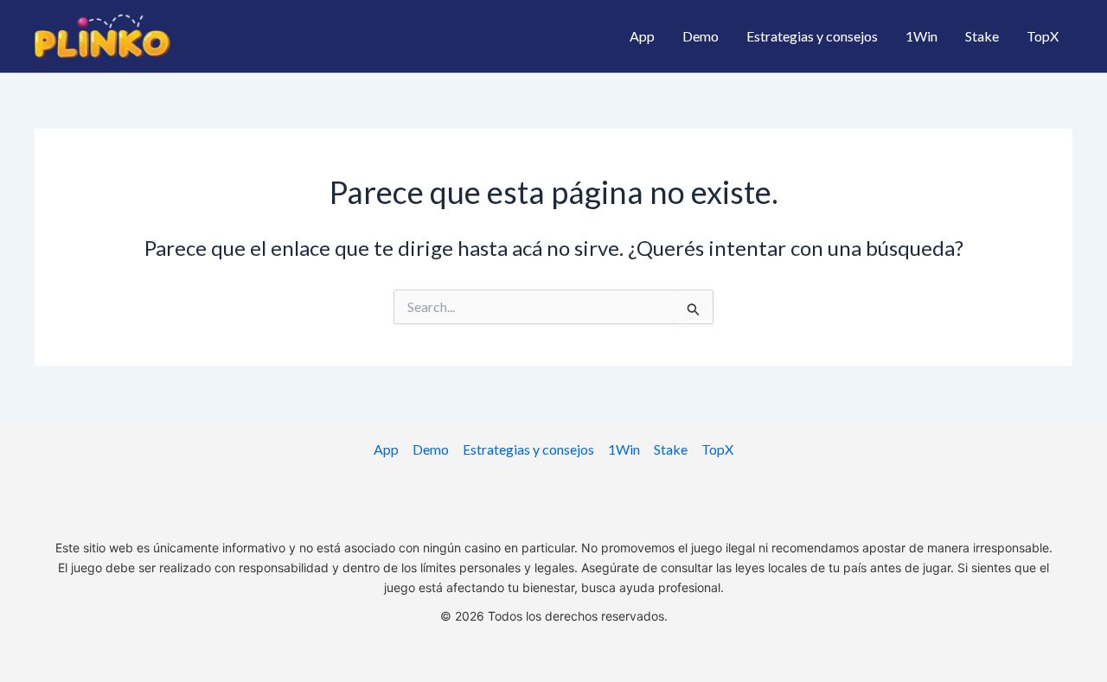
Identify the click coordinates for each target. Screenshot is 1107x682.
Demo (700, 36)
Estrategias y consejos (812, 36)
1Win (921, 36)
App (642, 36)
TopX (1043, 36)
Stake (982, 36)
